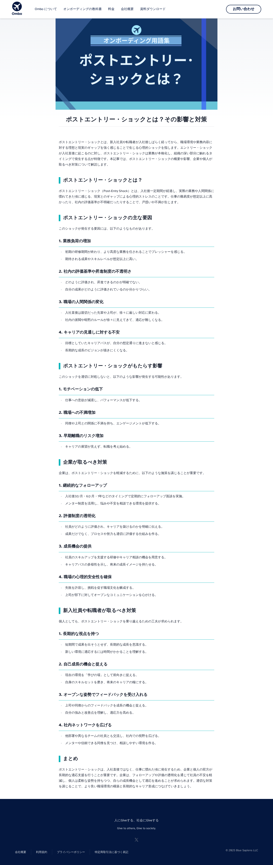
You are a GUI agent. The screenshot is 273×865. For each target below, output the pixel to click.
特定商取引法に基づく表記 (111, 852)
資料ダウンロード (153, 9)
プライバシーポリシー (71, 852)
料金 (111, 9)
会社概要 (127, 9)
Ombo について (46, 9)
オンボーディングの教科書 (82, 9)
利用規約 (41, 852)
